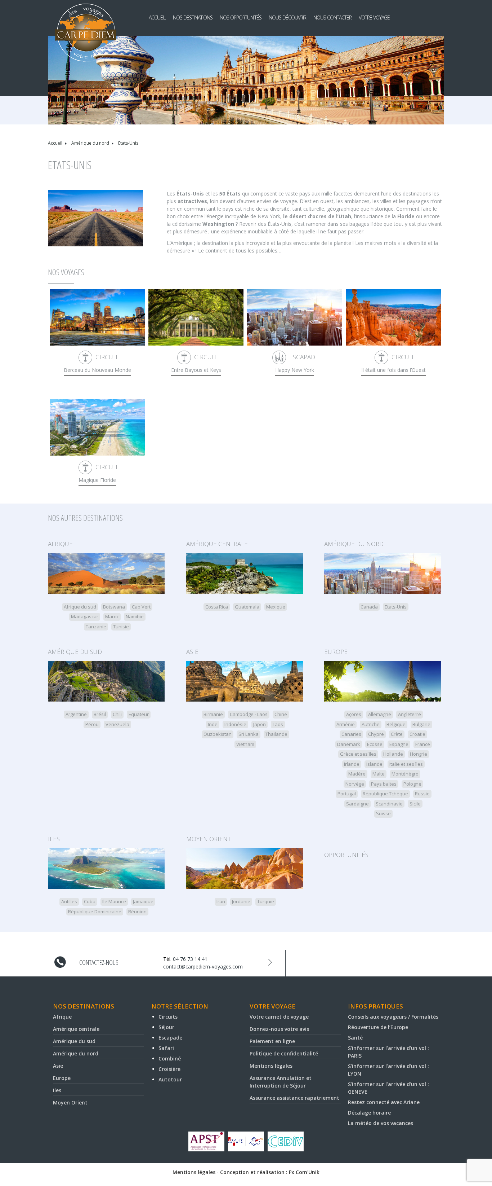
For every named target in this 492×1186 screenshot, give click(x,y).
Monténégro (405, 773)
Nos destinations (193, 17)
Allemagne (379, 714)
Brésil (100, 714)
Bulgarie (421, 724)
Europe (336, 651)
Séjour (166, 1027)
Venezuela (117, 724)
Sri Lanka (248, 734)
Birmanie (213, 714)
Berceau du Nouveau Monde (97, 369)
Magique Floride (97, 479)
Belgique (396, 724)
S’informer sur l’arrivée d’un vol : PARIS (388, 1052)
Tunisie (121, 626)
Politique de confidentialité (284, 1053)
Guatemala (247, 606)
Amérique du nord (90, 143)
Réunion (137, 911)
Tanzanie (96, 626)
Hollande (393, 754)
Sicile (415, 803)
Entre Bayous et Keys (196, 369)
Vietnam (245, 744)
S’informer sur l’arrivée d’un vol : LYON (388, 1070)
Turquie (265, 901)
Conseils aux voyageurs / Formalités (393, 1016)
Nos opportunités (240, 17)
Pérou (92, 724)
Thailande (276, 734)
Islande (374, 764)
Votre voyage (374, 17)
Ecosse (375, 744)
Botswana (114, 606)
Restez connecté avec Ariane (384, 1102)
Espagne (398, 744)
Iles (54, 839)
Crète (397, 734)
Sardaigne (357, 803)
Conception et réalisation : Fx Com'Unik (269, 1172)
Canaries (351, 734)
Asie (192, 651)
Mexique (275, 606)
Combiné (169, 1058)
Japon (259, 724)
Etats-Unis (396, 606)
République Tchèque (385, 793)
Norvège (354, 784)
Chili (117, 714)
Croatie (417, 734)
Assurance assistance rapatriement (294, 1097)
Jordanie (241, 901)
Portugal (346, 793)
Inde (213, 724)
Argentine (76, 714)
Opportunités (346, 855)
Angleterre (409, 714)
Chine (280, 714)
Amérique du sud (75, 651)
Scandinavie (389, 803)
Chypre (376, 734)
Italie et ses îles (406, 764)
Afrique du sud (80, 606)
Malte (378, 773)
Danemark (348, 744)
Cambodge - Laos (249, 714)
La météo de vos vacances (380, 1123)
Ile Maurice (114, 901)
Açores (353, 714)
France (422, 744)
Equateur (139, 714)
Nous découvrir (287, 17)
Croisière (169, 1069)
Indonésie (235, 724)
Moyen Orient (208, 839)
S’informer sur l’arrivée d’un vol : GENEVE (388, 1088)
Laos (278, 724)
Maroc (112, 616)
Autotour (170, 1079)
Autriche (371, 724)
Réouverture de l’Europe (378, 1027)
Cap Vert (141, 606)
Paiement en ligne (272, 1041)
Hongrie (418, 754)
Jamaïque (143, 901)
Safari (166, 1048)
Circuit (106, 357)
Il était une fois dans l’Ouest (393, 369)
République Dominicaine (94, 911)
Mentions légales (271, 1065)
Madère (357, 773)
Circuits (168, 1016)
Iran (220, 901)
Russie (422, 793)
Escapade (304, 357)
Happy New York (294, 369)
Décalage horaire (369, 1112)
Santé (355, 1037)
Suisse (383, 813)
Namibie (135, 616)
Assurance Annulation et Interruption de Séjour (281, 1082)
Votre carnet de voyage (279, 1016)
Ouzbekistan (217, 734)
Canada (369, 606)
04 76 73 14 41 (190, 959)
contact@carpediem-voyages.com (203, 966)
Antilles (69, 901)
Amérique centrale (217, 544)
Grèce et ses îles (358, 754)
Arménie (345, 724)
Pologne (412, 784)
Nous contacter (332, 17)
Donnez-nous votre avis (279, 1028)
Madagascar (84, 616)
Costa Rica (216, 606)
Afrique (60, 544)
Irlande (351, 764)
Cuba (89, 901)
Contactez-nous (98, 962)
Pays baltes (384, 784)
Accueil (157, 17)
